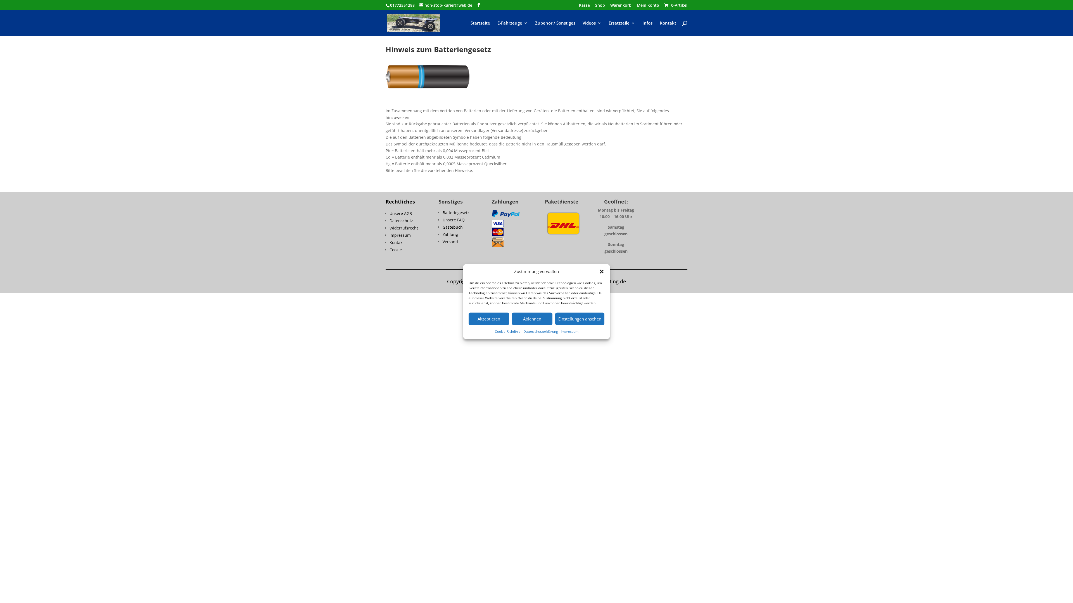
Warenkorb (621, 5)
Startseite (480, 23)
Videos (589, 23)
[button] (601, 271)
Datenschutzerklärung (540, 331)
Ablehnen (532, 319)
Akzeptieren (489, 319)
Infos (647, 23)
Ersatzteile (619, 23)
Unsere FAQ (454, 219)
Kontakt (668, 23)
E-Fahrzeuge (509, 23)
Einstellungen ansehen (579, 319)
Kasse (584, 5)
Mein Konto (648, 5)
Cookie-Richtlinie (508, 331)
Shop (600, 5)
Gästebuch (453, 227)
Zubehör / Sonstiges (555, 23)
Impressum (569, 331)
